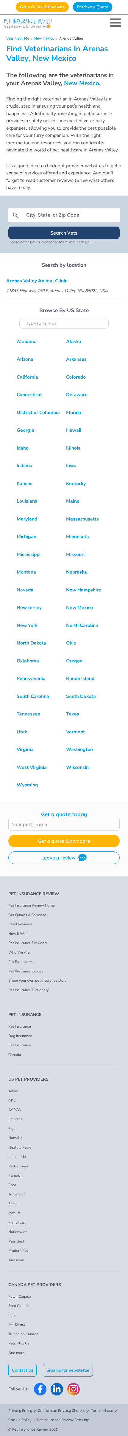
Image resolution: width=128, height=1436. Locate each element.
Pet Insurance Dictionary (28, 990)
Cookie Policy (20, 1420)
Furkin (13, 1315)
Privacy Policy (20, 1410)
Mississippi (28, 554)
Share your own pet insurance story (37, 980)
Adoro (13, 1091)
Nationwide (17, 1231)
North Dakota (31, 643)
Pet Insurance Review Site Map (63, 1420)
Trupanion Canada (23, 1334)
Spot (12, 1185)
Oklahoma (28, 661)
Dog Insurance (20, 1036)
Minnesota (77, 536)
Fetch (13, 1203)
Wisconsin (77, 767)
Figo (11, 1128)
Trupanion (16, 1194)
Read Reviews (20, 924)
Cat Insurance (19, 1045)
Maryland (27, 519)
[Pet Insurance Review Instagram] (73, 1389)
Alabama (27, 341)
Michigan (26, 536)
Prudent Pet (18, 1250)
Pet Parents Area (22, 961)
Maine (72, 501)
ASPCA (14, 1109)
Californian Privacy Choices (61, 1410)
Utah (22, 732)
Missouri (75, 554)
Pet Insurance (19, 1026)
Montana (26, 572)
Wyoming (27, 785)
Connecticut (29, 394)
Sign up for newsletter (68, 1370)
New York (27, 625)
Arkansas (76, 359)
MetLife (14, 1213)
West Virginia (32, 767)
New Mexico (44, 38)
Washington (79, 749)
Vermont (75, 732)
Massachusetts (82, 519)
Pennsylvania (31, 678)
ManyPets (16, 1222)
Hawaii (73, 430)
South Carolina (33, 696)
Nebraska (76, 572)
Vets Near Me (17, 38)
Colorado (76, 377)
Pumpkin (15, 1175)
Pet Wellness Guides (25, 971)
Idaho (23, 448)
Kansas (24, 483)
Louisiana (27, 501)
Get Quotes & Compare (27, 915)
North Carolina (82, 625)
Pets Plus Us (18, 1343)
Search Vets (64, 233)
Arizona (25, 359)
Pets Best (16, 1241)
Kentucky (76, 483)
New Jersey (29, 607)
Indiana (24, 465)
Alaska (73, 341)
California (27, 377)
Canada (14, 1054)
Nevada (25, 590)
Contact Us (22, 1370)
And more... (17, 1260)
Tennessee (28, 714)
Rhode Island (80, 678)
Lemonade (17, 1156)
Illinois (73, 448)
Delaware (77, 394)
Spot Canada (19, 1305)
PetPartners (18, 1166)
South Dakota (81, 696)
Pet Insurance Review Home (31, 905)
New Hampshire (83, 590)
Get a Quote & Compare (42, 7)
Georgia (25, 430)
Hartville (15, 1138)
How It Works (19, 933)
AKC (12, 1100)
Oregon (74, 661)
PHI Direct (16, 1324)
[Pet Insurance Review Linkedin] (57, 1389)
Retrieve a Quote (92, 7)
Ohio (71, 643)
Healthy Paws (20, 1147)
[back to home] (64, 24)
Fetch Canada (19, 1296)
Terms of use (102, 1410)
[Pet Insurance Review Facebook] (40, 1389)
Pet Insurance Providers (27, 943)
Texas (72, 714)
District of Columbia (38, 412)
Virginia (25, 749)
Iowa (71, 465)
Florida (73, 412)
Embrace (15, 1119)
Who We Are (19, 952)
